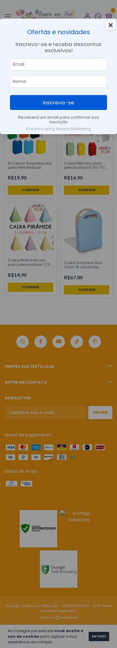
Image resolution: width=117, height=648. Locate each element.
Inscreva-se (58, 102)
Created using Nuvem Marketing (58, 128)
